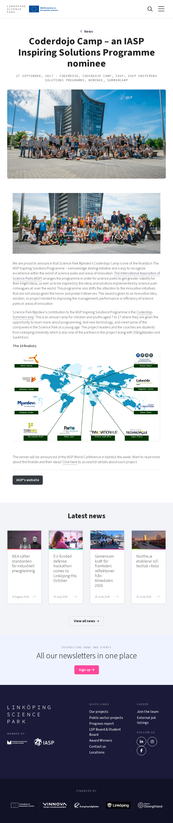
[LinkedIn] (141, 741)
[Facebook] (141, 750)
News (88, 31)
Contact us (97, 746)
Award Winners (100, 740)
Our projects (98, 711)
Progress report (101, 723)
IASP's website (27, 480)
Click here (70, 462)
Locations (97, 752)
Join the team (148, 711)
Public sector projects (106, 717)
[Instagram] (152, 741)
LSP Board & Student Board (105, 732)
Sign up (85, 669)
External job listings (146, 720)
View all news (85, 621)
